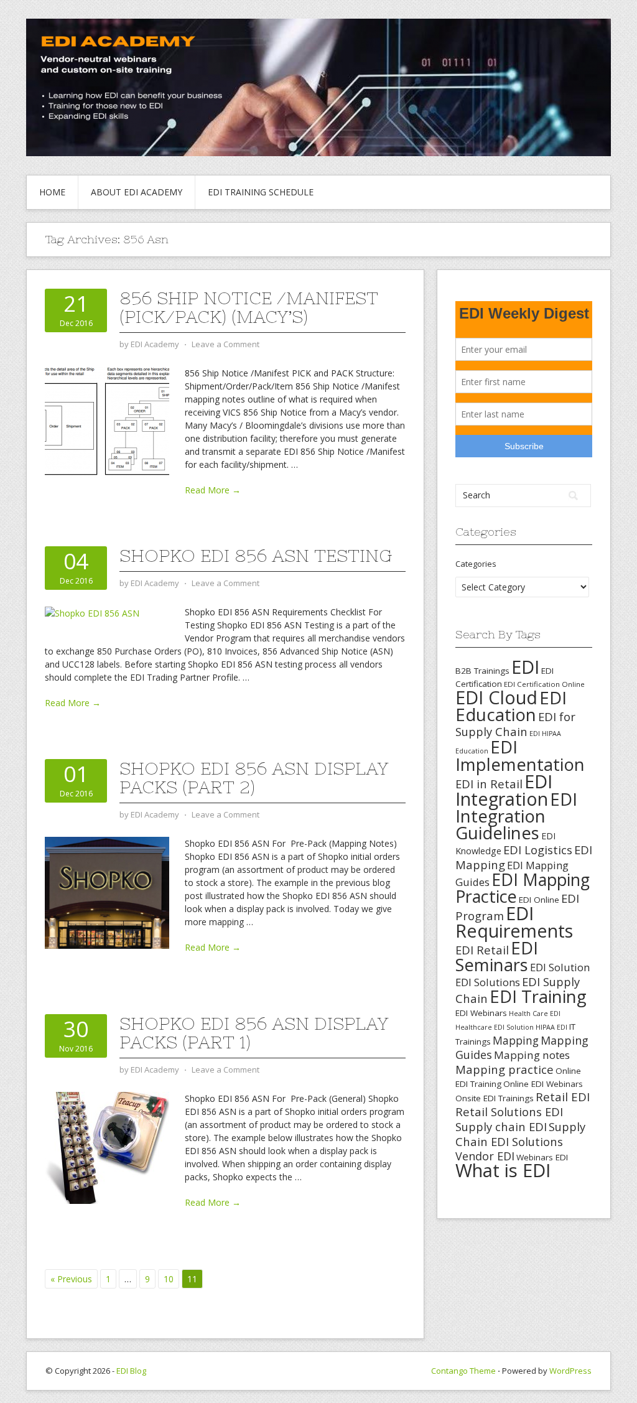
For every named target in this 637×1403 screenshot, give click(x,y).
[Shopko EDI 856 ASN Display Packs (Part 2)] (107, 892)
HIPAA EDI (551, 1027)
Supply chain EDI (501, 1126)
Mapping (516, 1040)
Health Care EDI (534, 1013)
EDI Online (539, 899)
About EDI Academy (136, 192)
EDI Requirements (514, 922)
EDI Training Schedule (261, 192)
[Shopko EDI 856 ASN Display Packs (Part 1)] (107, 1147)
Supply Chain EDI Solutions (520, 1134)
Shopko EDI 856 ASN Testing (255, 556)
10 (169, 1279)
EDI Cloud (496, 697)
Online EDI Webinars (543, 1083)
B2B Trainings (482, 670)
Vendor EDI (484, 1156)
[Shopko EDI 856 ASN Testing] (92, 612)
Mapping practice (504, 1069)
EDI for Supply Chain (515, 724)
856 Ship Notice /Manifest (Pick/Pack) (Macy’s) (248, 307)
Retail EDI (563, 1097)
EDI (525, 667)
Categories (475, 563)
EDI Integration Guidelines (516, 815)
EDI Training (538, 996)
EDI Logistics (537, 849)
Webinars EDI (542, 1157)
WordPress (570, 1370)
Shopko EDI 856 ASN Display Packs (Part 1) (253, 1033)
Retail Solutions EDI (509, 1111)
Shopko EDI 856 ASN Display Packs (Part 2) (253, 777)
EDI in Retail (489, 783)
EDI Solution (560, 967)
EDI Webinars (481, 1012)
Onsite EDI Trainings (494, 1098)
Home (52, 192)
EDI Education (511, 706)
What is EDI (503, 1170)
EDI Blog (131, 1370)
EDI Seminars (496, 956)
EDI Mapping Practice (522, 888)
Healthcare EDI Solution (494, 1027)
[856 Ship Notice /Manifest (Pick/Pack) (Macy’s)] (107, 421)
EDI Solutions (487, 982)
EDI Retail (482, 950)
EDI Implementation (520, 755)
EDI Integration (503, 790)
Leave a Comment (225, 344)
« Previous (71, 1279)
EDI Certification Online (544, 684)
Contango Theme (463, 1370)
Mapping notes (532, 1055)
